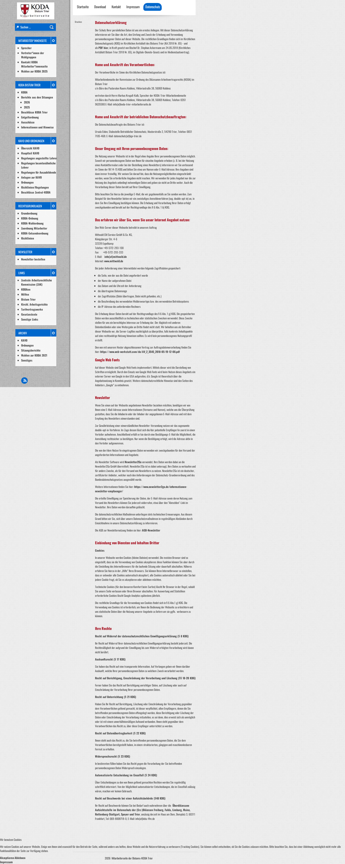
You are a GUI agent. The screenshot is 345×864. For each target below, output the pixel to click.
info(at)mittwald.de (115, 256)
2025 (27, 107)
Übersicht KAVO (30, 148)
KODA (24, 92)
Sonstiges (26, 360)
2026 (27, 102)
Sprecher (26, 48)
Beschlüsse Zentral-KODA (36, 192)
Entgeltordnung (30, 117)
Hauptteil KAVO (30, 153)
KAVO (24, 340)
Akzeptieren (7, 858)
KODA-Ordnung (29, 218)
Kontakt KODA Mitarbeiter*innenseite (34, 64)
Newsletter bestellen (33, 259)
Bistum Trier (28, 299)
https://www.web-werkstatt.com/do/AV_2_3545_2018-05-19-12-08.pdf (140, 352)
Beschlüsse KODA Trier (34, 112)
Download (100, 6)
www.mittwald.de (113, 261)
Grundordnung (29, 213)
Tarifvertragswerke (32, 309)
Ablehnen (20, 858)
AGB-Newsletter (151, 530)
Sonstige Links (29, 319)
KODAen (25, 289)
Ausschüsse (28, 122)
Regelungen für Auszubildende (38, 172)
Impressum (133, 6)
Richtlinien (27, 238)
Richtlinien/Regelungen (35, 187)
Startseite (83, 6)
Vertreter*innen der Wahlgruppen (32, 55)
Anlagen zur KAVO (31, 177)
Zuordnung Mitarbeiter (34, 228)
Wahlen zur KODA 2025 (34, 71)
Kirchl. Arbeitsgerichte (34, 304)
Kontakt (116, 6)
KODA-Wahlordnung (32, 223)
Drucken (78, 21)
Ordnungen (27, 182)
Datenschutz (152, 6)
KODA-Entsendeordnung (34, 233)
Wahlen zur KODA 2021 (34, 355)
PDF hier (103, 48)
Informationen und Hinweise (37, 127)
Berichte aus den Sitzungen (37, 97)
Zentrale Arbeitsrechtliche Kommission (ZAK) (36, 282)
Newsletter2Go (133, 462)
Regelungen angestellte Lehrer (39, 158)
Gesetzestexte (29, 314)
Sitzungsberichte (31, 350)
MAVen (25, 294)
